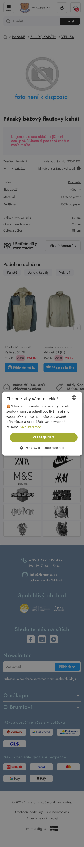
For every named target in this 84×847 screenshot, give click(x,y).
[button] (42, 448)
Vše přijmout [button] (43, 437)
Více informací (31, 427)
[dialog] (42, 423)
